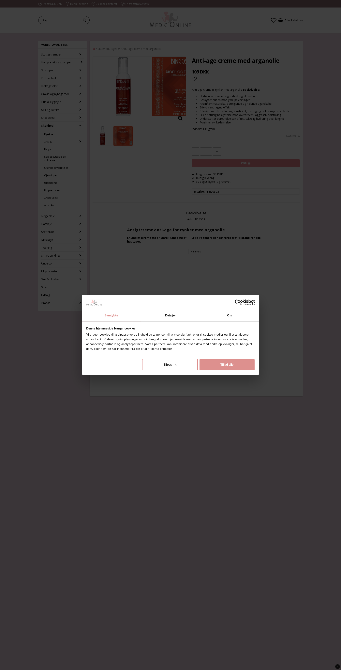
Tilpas (168, 364)
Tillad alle (226, 364)
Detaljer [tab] (170, 315)
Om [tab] (229, 315)
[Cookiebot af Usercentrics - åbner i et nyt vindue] (237, 303)
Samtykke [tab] (111, 315)
